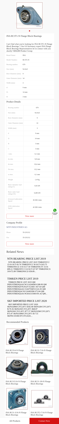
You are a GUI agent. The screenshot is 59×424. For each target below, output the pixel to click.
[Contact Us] (55, 212)
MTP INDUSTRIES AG (16, 227)
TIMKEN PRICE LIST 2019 (22, 278)
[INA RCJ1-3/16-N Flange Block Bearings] (17, 410)
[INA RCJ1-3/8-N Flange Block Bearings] (42, 379)
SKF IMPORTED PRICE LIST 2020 (27, 300)
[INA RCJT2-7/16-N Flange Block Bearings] (42, 410)
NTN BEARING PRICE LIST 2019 (26, 258)
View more (29, 216)
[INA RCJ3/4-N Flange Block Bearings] (17, 348)
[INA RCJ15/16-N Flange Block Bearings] (17, 379)
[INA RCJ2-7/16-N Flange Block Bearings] (42, 348)
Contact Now (44, 421)
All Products (14, 421)
